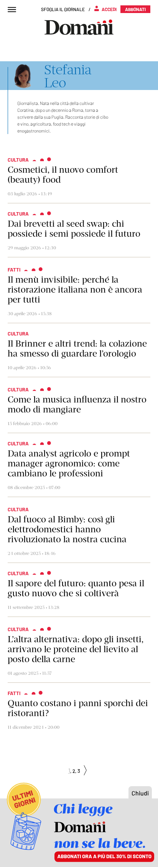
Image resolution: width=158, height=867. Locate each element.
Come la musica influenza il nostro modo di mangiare (77, 404)
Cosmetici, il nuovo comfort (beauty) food (63, 174)
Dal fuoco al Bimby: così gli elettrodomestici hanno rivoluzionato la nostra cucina (67, 529)
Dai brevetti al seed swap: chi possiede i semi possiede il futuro (74, 228)
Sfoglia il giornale (63, 9)
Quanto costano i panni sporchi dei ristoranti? (78, 708)
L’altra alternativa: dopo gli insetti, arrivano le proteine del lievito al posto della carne (75, 649)
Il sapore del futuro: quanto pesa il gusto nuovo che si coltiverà (76, 588)
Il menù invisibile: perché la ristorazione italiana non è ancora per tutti (75, 289)
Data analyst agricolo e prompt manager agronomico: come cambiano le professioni (69, 463)
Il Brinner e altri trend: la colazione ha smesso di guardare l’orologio (77, 348)
